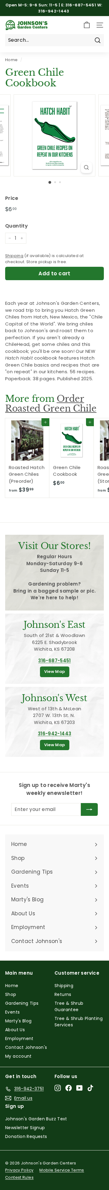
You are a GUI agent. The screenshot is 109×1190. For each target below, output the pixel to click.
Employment (19, 1038)
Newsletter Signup (25, 1128)
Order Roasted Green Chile (51, 403)
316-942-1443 (54, 733)
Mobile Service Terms (61, 1170)
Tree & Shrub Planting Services (78, 1021)
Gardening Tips (21, 1003)
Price (11, 198)
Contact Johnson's (26, 1047)
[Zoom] (86, 167)
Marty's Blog (18, 1021)
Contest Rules (19, 1177)
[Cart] (87, 25)
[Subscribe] (89, 809)
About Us (15, 1030)
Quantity (16, 225)
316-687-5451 (54, 660)
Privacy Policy (19, 1170)
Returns (62, 994)
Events (12, 1012)
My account (18, 1056)
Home (11, 59)
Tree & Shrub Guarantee (69, 1006)
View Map (54, 671)
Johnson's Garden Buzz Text (36, 1119)
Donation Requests (26, 1136)
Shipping (14, 255)
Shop (10, 994)
